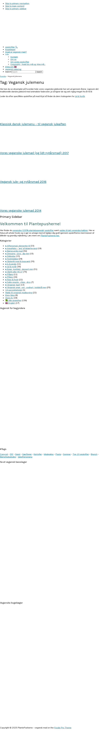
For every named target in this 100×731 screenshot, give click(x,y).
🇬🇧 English (10, 303)
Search (8, 71)
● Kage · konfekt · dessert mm (19, 269)
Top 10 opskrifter (81, 454)
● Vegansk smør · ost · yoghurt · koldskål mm (25, 287)
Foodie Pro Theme (62, 727)
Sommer (67, 454)
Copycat (4, 454)
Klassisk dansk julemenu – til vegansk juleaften (33, 124)
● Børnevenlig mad (14, 251)
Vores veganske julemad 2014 (20, 210)
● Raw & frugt (11, 279)
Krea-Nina (10, 295)
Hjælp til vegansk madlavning (18, 292)
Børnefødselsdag (8, 456)
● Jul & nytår (11, 266)
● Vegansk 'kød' (12, 284)
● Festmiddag (11, 258)
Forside (3, 76)
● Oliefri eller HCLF (14, 271)
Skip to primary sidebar (15, 8)
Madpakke (49, 454)
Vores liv (9, 297)
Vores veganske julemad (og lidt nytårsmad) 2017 (34, 153)
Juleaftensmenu (25, 456)
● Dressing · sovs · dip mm (17, 253)
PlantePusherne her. (50, 235)
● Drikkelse (10, 256)
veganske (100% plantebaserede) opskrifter (33, 230)
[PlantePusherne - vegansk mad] (50, 42)
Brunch (94, 454)
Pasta (58, 454)
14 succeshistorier (13, 290)
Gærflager (27, 454)
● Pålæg (9, 274)
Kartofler (38, 454)
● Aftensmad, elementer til (17, 245)
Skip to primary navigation (17, 3)
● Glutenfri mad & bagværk (17, 261)
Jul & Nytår (80, 96)
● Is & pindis (10, 264)
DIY (11, 454)
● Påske (9, 277)
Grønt (17, 454)
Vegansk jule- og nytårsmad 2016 (23, 181)
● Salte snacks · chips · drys (18, 282)
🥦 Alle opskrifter (13, 300)
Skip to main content (14, 6)
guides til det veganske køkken (73, 230)
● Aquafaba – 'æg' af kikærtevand (21, 248)
